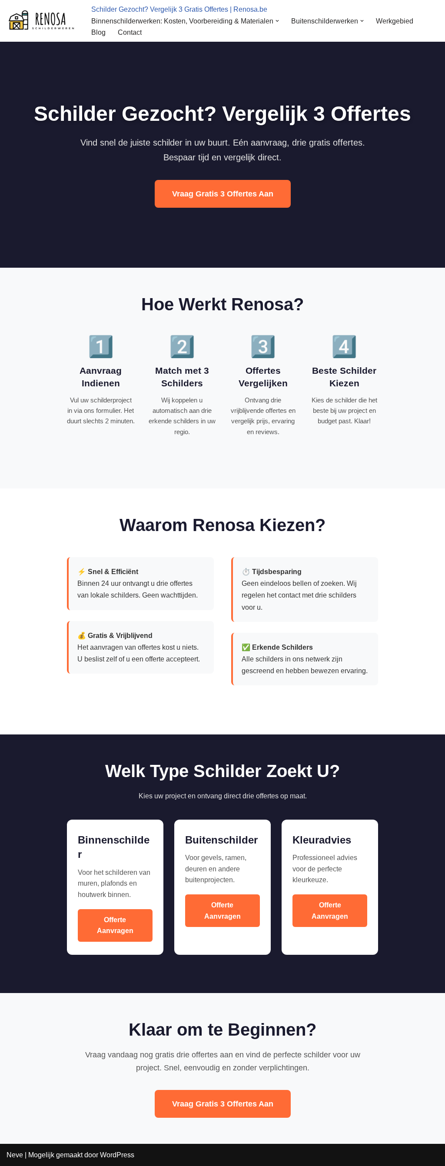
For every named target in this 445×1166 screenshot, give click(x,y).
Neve (15, 1155)
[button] (277, 21)
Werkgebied (394, 21)
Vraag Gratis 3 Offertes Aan (222, 193)
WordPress (117, 1155)
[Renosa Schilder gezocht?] (41, 20)
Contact (130, 32)
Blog (98, 32)
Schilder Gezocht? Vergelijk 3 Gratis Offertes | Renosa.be (179, 9)
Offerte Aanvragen (115, 925)
